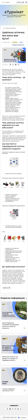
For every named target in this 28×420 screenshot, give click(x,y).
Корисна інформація (10, 28)
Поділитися (5, 287)
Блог (21, 42)
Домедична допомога (18, 44)
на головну (7, 2)
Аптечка (15, 42)
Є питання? (23, 417)
